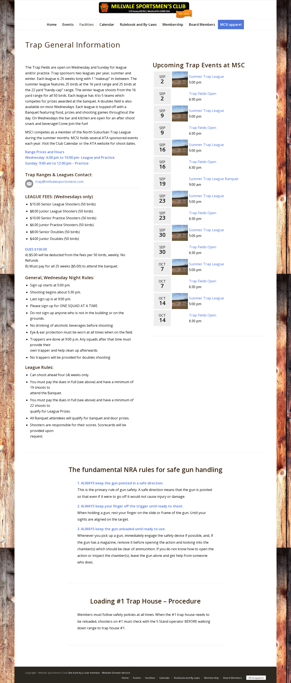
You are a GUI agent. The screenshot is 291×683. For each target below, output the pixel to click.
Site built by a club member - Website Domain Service (99, 672)
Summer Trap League (206, 76)
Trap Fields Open (202, 93)
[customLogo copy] (145, 9)
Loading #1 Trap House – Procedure (145, 601)
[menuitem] (51, 24)
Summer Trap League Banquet (213, 178)
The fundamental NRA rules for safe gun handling (145, 469)
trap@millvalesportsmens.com (59, 181)
